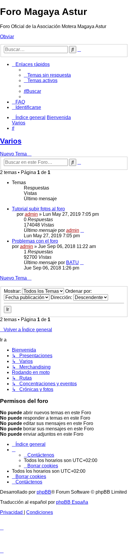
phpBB (44, 492)
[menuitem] (47, 75)
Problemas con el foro (35, 241)
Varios (10, 141)
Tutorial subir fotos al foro (38, 208)
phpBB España (72, 502)
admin (31, 214)
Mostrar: (13, 291)
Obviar (7, 36)
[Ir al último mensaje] (82, 230)
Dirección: (62, 297)
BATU (72, 262)
